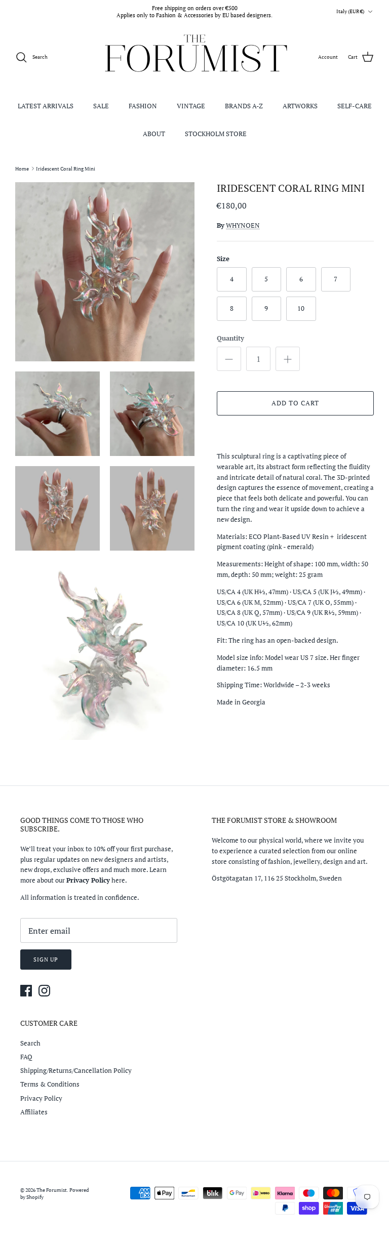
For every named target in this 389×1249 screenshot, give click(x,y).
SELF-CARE (354, 105)
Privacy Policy (41, 1098)
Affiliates (34, 1111)
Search (30, 1043)
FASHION (143, 105)
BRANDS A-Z (244, 105)
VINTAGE (191, 105)
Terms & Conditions (50, 1084)
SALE (101, 105)
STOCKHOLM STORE (216, 133)
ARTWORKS (300, 105)
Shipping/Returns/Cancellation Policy (76, 1070)
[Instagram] (44, 990)
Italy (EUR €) (350, 11)
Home (22, 168)
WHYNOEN (243, 225)
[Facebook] (26, 990)
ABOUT (154, 133)
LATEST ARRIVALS (45, 105)
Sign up (45, 959)
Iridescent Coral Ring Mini (65, 168)
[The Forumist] (194, 57)
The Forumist (51, 1190)
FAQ (26, 1056)
